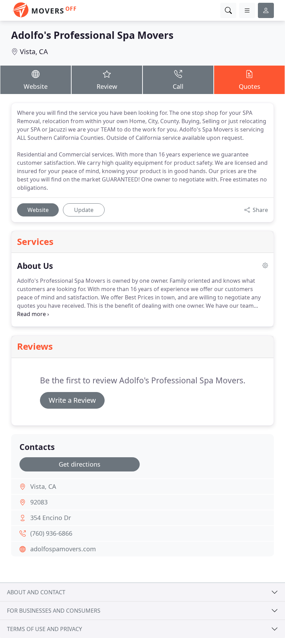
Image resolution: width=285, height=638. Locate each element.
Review (107, 86)
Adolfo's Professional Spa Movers (92, 35)
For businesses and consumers (53, 610)
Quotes (249, 86)
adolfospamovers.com (63, 549)
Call (178, 86)
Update (83, 210)
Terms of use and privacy (44, 629)
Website (36, 86)
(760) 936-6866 (51, 533)
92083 (39, 502)
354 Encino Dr (50, 517)
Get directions (79, 464)
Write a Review (72, 400)
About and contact (36, 592)
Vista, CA (34, 51)
